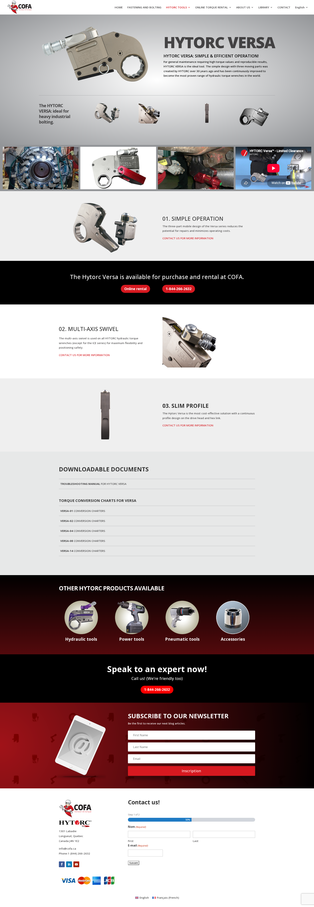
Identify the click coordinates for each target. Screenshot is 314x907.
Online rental (135, 288)
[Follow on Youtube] (76, 864)
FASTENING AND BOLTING (144, 7)
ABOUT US (243, 7)
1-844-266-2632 (179, 288)
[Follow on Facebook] (62, 864)
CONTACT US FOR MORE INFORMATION (187, 238)
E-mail (138, 845)
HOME (119, 7)
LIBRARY (263, 7)
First (131, 841)
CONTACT (283, 7)
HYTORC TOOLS (176, 7)
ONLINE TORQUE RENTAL (211, 7)
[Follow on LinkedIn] (69, 864)
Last (195, 841)
